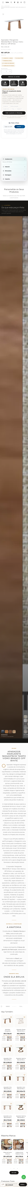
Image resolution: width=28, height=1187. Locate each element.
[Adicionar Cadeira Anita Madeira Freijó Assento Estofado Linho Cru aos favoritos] (21, 1141)
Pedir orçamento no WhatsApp (14, 112)
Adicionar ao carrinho (23, 1184)
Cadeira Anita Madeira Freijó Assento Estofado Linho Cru (19, 1153)
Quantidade (4, 68)
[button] (3, 2)
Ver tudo (14, 1172)
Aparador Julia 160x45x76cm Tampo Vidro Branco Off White (7, 1059)
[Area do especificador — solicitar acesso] (14, 2)
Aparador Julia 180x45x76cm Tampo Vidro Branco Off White (7, 1087)
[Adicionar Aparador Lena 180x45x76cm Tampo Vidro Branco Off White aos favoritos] (11, 1103)
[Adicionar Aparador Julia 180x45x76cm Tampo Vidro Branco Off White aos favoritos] (11, 1074)
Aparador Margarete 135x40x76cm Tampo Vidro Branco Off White (7, 1030)
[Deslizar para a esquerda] (10, 1168)
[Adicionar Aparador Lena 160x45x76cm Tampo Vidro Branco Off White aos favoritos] (24, 1074)
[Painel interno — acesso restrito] (17, 2)
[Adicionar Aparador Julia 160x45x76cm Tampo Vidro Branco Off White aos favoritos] (11, 1046)
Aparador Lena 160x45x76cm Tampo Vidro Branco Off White (21, 1087)
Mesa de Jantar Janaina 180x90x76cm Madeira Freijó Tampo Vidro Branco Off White (7, 1153)
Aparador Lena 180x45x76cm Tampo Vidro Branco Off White (7, 1116)
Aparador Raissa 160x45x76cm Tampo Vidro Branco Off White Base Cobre (21, 1030)
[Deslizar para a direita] (17, 1168)
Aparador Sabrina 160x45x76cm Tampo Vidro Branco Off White (21, 1059)
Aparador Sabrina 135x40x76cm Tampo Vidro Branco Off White (21, 1116)
